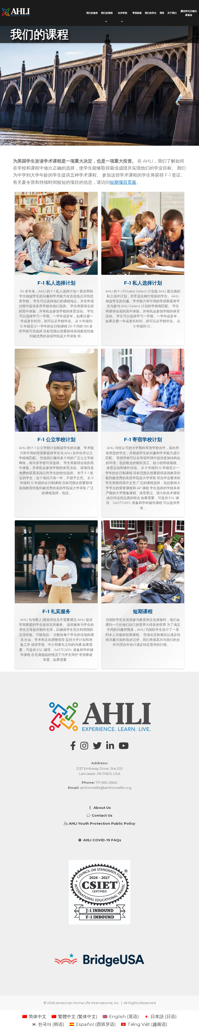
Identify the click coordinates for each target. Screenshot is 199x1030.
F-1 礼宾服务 (56, 611)
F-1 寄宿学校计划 (143, 440)
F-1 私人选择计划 (56, 283)
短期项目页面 (123, 182)
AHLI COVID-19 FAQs (101, 840)
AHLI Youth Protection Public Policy (101, 823)
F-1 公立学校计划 (56, 440)
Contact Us (101, 815)
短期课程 (143, 611)
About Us (102, 808)
